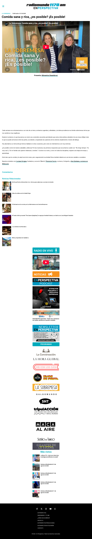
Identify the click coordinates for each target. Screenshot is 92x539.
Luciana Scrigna (21, 161)
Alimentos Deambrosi (50, 75)
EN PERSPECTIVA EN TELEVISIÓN (46, 525)
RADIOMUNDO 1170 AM (43, 515)
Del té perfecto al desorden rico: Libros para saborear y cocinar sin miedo (33, 182)
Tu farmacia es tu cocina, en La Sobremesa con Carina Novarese (29, 204)
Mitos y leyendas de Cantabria (20, 237)
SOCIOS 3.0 (40, 520)
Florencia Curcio (51, 161)
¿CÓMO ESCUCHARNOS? (44, 518)
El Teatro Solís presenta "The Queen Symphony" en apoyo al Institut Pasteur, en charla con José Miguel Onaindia (42, 215)
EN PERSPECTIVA (42, 512)
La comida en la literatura (19, 226)
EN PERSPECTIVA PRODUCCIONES (46, 523)
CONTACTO (40, 528)
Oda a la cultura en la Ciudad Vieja (21, 193)
